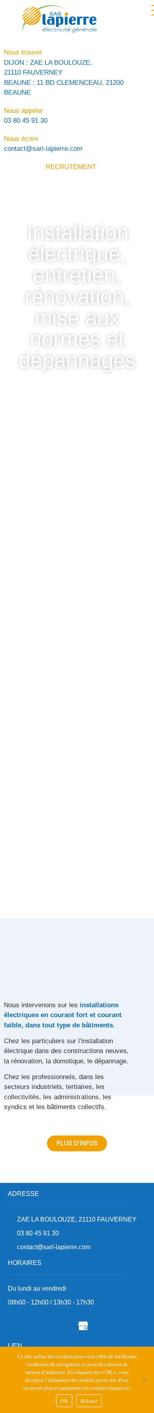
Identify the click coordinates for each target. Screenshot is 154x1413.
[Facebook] (18, 1325)
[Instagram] (61, 1325)
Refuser (89, 1401)
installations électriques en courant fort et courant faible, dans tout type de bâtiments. (63, 1015)
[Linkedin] (39, 1325)
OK (64, 1401)
